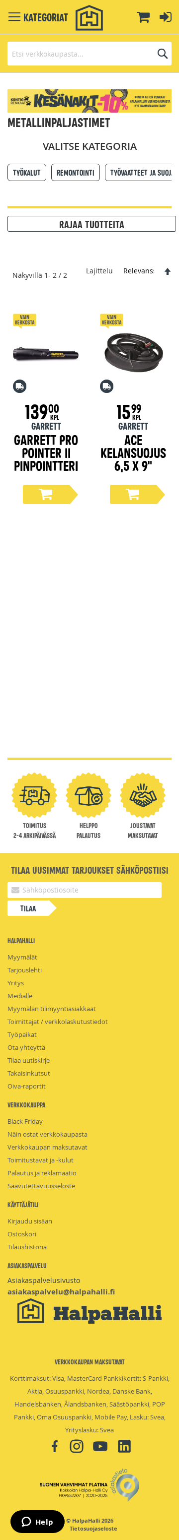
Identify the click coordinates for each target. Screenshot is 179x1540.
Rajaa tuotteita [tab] (91, 223)
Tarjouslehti (24, 969)
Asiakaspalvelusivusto (43, 1280)
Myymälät (22, 957)
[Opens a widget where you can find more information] (37, 1522)
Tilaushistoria (27, 1246)
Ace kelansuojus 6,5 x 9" (133, 452)
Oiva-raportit (26, 1086)
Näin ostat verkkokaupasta (47, 1134)
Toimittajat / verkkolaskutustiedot (57, 1021)
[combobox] (89, 53)
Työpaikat (22, 1034)
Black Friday (25, 1121)
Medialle (19, 995)
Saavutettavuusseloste (41, 1185)
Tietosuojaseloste (93, 1529)
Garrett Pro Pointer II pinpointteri (46, 452)
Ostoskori (21, 1233)
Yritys (15, 982)
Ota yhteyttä (26, 1047)
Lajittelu (99, 270)
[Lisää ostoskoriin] (46, 494)
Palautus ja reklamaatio (42, 1172)
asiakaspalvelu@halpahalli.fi (61, 1291)
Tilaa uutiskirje (28, 1060)
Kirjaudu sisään (29, 1221)
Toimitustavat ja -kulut (40, 1159)
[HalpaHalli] (89, 18)
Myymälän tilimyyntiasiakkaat (51, 1008)
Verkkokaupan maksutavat (47, 1147)
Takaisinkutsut (28, 1073)
